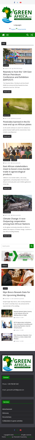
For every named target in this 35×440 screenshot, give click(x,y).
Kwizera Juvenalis (17, 118)
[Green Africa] (3, 35)
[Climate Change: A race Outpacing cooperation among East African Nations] (17, 203)
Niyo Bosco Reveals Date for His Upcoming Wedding (16, 294)
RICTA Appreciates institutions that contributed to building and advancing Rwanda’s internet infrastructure (23, 325)
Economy (6, 65)
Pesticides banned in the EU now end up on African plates (17, 123)
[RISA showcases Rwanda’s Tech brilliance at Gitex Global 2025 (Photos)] (6, 338)
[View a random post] (32, 35)
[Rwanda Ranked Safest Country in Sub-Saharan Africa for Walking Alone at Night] (6, 315)
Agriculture (7, 115)
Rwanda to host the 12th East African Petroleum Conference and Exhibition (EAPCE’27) (17, 75)
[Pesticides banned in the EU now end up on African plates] (17, 106)
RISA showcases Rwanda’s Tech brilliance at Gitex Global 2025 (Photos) (23, 337)
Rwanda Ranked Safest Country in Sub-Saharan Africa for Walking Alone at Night (23, 313)
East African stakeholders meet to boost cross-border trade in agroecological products (16, 170)
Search (32, 246)
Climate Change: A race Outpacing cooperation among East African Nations (16, 221)
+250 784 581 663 (13, 384)
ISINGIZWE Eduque (18, 68)
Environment (7, 212)
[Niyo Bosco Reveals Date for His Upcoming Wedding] (17, 277)
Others (5, 288)
